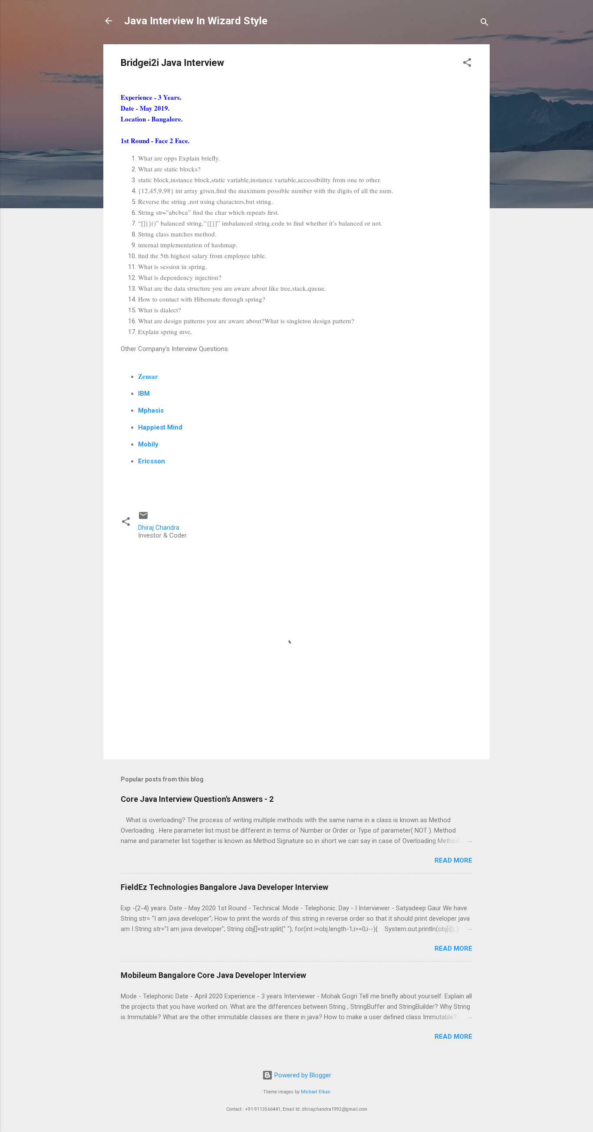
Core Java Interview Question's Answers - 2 (197, 799)
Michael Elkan (315, 1092)
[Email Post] (143, 518)
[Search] (484, 23)
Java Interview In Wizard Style (195, 21)
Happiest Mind (160, 427)
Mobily (148, 444)
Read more (453, 860)
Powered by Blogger (302, 1075)
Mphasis (151, 410)
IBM (144, 393)
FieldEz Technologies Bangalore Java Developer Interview (224, 887)
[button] (467, 64)
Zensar (148, 376)
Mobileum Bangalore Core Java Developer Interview (213, 975)
